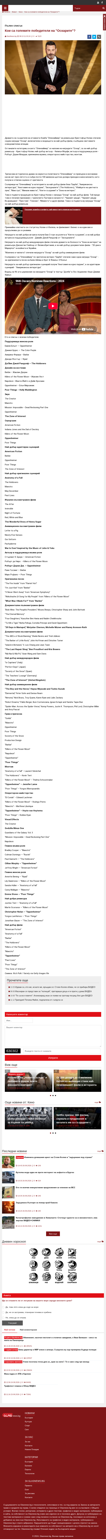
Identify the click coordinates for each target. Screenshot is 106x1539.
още (97, 1102)
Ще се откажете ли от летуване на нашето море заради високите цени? (37, 1300)
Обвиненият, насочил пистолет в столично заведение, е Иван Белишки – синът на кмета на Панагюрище (50, 1339)
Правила (28, 1486)
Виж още (53, 1234)
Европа (28, 1470)
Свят (27, 1430)
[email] (99, 37)
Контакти (28, 1446)
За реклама (30, 1493)
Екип (27, 1490)
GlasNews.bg (11, 36)
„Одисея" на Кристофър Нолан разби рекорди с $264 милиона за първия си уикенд (27, 1119)
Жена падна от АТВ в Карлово (17, 1374)
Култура (28, 1422)
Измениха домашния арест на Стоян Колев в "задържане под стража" (54, 1157)
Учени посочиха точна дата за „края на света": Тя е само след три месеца (47, 1362)
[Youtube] (98, 2)
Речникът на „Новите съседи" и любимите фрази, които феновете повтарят (27, 1081)
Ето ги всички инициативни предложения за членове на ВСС (45, 1187)
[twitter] (94, 37)
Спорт (27, 1426)
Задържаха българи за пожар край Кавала (37, 1202)
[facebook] (89, 37)
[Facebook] (102, 2)
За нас (27, 1442)
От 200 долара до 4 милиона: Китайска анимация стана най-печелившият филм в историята (76, 1081)
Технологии (29, 1473)
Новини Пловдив (32, 1449)
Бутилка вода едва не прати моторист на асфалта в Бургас (45, 1172)
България (29, 1418)
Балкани (28, 1466)
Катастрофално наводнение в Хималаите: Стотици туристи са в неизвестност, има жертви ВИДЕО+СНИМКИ (56, 1219)
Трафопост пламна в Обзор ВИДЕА (20, 1386)
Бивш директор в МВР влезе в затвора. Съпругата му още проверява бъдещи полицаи (50, 1350)
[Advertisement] (55, 114)
